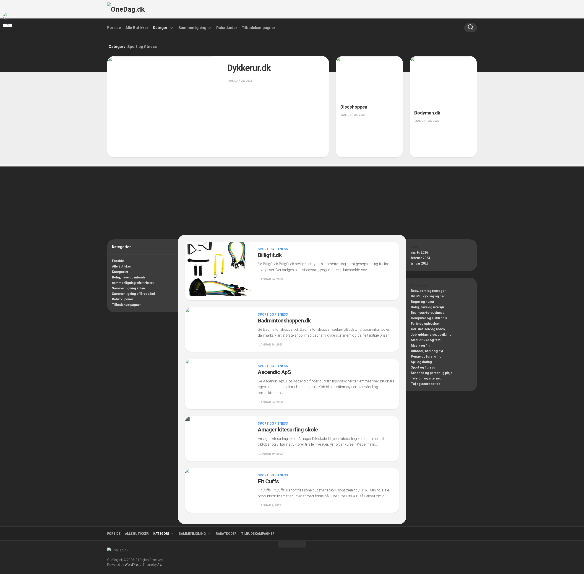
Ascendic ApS (274, 372)
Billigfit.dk (270, 255)
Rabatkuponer (122, 299)
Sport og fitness (273, 249)
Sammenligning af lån (128, 288)
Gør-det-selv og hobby (428, 329)
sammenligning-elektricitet (133, 283)
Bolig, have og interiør (129, 277)
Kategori (160, 27)
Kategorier (120, 272)
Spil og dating (421, 362)
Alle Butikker (136, 27)
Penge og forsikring (426, 356)
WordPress (133, 564)
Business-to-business (427, 312)
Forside (114, 27)
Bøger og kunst (422, 302)
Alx (159, 564)
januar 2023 (419, 263)
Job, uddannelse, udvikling (431, 334)
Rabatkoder (226, 27)
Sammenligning (192, 27)
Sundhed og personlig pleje (431, 373)
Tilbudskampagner (258, 27)
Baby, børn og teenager (428, 291)
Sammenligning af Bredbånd (133, 294)
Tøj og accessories (425, 384)
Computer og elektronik (429, 318)
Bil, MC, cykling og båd (428, 296)
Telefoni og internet (426, 378)
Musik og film (421, 345)
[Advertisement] (292, 198)
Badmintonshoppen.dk (284, 320)
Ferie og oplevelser (425, 323)
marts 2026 (419, 252)
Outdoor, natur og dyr (427, 351)
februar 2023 (420, 258)
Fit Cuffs (268, 481)
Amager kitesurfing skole (288, 429)
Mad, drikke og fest (426, 340)
